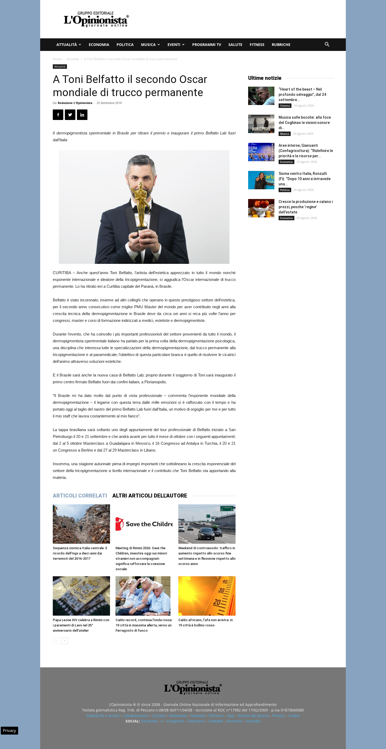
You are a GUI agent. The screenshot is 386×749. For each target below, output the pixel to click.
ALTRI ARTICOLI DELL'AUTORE (149, 496)
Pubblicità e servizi (102, 715)
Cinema (285, 105)
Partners (216, 715)
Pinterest (234, 721)
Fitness (257, 44)
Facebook (149, 721)
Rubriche (281, 44)
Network (198, 715)
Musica (148, 44)
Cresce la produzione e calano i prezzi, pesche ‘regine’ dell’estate (306, 207)
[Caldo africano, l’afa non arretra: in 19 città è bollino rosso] (207, 596)
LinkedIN (215, 721)
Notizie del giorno (253, 715)
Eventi (174, 44)
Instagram (175, 721)
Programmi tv (206, 44)
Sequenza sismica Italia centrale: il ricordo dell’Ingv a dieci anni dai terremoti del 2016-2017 (80, 553)
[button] (327, 45)
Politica (125, 44)
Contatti (158, 715)
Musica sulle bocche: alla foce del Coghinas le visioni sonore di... (305, 122)
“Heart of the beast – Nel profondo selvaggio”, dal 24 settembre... (302, 94)
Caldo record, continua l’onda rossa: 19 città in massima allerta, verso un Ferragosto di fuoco (144, 625)
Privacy (278, 715)
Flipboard (195, 721)
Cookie (294, 715)
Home (57, 59)
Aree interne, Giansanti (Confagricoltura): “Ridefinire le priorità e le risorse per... (306, 150)
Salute (235, 44)
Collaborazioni (135, 715)
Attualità (66, 44)
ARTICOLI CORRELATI (80, 496)
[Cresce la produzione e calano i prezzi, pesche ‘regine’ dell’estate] (261, 208)
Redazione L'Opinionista (75, 103)
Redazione (178, 715)
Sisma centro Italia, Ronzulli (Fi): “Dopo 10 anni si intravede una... (305, 178)
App (230, 715)
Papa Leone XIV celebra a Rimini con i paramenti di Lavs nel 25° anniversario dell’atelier (81, 625)
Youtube (253, 721)
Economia (99, 44)
